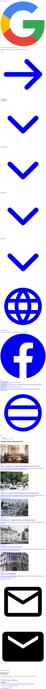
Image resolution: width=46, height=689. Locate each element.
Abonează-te (13, 679)
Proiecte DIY (20, 388)
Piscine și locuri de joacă (17, 386)
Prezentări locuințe (3, 381)
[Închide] (0, 97)
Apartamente (8, 382)
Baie (4, 384)
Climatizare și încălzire (32, 388)
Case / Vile (13, 382)
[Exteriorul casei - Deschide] (6, 385)
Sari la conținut (3, 0)
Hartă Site (32, 683)
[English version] (23, 328)
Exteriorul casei (3, 385)
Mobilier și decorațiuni (38, 384)
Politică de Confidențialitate (26, 683)
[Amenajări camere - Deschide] (7, 383)
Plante (1, 386)
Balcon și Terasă (17, 384)
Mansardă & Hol (31, 384)
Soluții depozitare (9, 388)
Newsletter (10, 683)
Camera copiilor (25, 384)
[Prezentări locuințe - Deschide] (7, 381)
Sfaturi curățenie (15, 388)
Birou (21, 384)
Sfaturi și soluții (3, 388)
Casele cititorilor (3, 382)
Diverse (5, 389)
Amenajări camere (3, 383)
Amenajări (4, 386)
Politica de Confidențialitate (13, 680)
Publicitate (19, 683)
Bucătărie (2, 384)
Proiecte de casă (17, 382)
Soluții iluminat (25, 388)
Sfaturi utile (2, 387)
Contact (13, 683)
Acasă (4, 437)
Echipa (16, 683)
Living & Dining (12, 384)
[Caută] (0, 379)
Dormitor (7, 384)
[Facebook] (23, 377)
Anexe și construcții (9, 386)
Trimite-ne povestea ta (4, 683)
